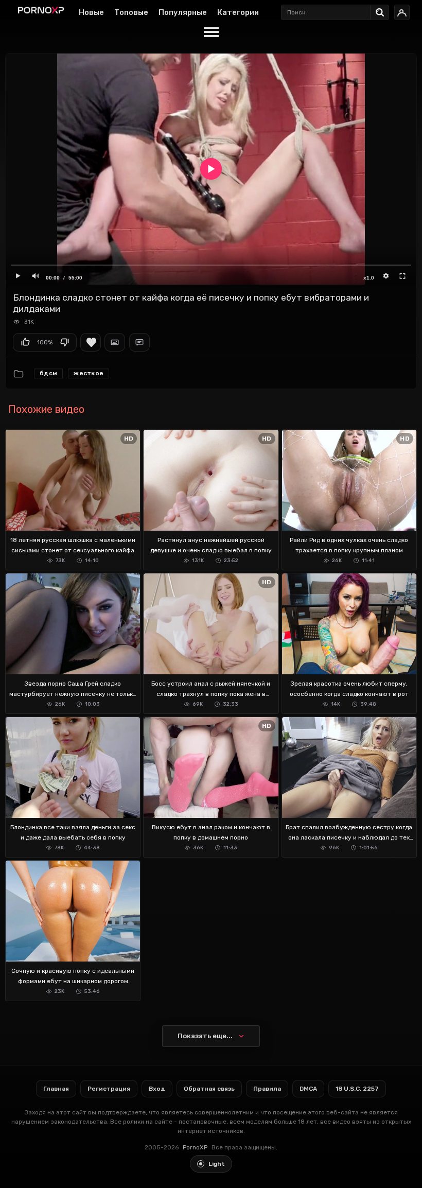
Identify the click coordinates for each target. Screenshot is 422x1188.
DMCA (308, 1088)
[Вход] (402, 12)
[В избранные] (90, 342)
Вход (157, 1088)
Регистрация (108, 1088)
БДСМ (48, 373)
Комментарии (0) (139, 342)
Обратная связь (209, 1088)
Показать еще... (205, 1036)
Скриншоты (114, 342)
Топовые (131, 12)
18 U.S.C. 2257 (357, 1088)
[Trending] (382, 10)
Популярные (183, 12)
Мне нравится (25, 342)
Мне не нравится (64, 342)
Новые (91, 12)
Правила (267, 1088)
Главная (56, 1088)
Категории (238, 12)
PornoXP (195, 1147)
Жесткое (88, 373)
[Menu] (211, 32)
